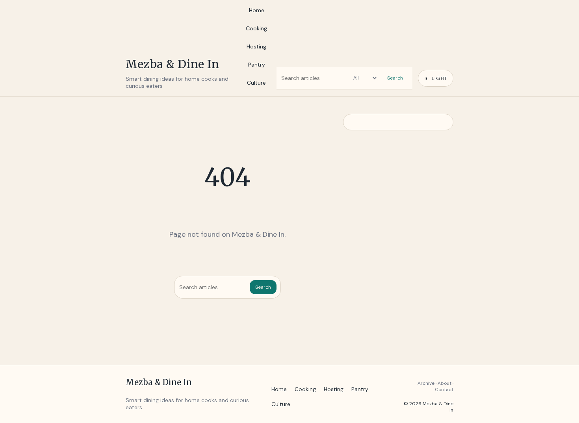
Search (395, 78)
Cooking (256, 28)
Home (256, 10)
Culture (256, 82)
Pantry (256, 64)
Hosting (256, 46)
